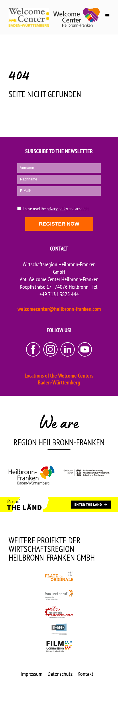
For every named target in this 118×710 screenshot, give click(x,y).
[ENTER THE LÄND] (91, 505)
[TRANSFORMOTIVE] (59, 612)
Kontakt (85, 674)
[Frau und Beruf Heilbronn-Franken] (59, 595)
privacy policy (57, 208)
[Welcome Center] (76, 17)
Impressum (31, 674)
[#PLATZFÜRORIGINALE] (59, 577)
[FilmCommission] (59, 646)
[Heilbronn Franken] (31, 475)
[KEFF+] (59, 629)
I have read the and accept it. (56, 208)
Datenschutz (60, 674)
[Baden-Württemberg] (86, 475)
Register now (59, 224)
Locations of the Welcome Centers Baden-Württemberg (59, 379)
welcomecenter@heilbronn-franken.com (59, 309)
